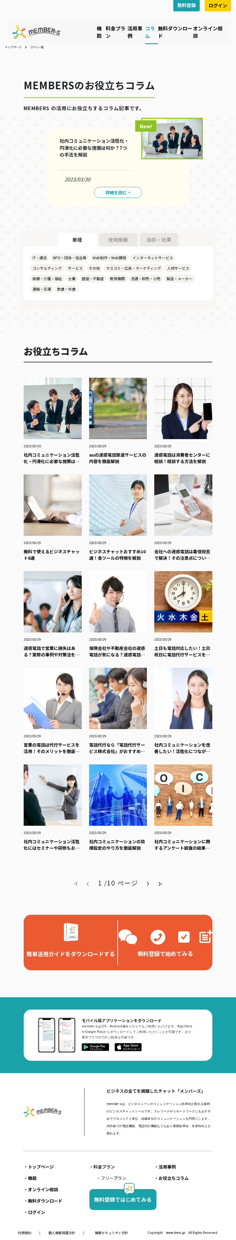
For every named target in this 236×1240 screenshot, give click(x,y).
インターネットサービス (152, 257)
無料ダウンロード (45, 1201)
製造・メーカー (179, 278)
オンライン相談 (43, 1189)
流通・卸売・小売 (145, 278)
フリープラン (113, 1178)
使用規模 (118, 239)
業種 (77, 239)
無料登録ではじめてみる (122, 1199)
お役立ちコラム (174, 1178)
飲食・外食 (66, 289)
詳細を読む (116, 192)
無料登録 (186, 5)
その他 (94, 268)
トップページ (13, 47)
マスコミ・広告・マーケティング (133, 268)
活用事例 (167, 1167)
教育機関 (117, 278)
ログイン (218, 5)
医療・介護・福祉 (47, 278)
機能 (99, 32)
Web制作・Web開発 (109, 257)
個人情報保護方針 (62, 1232)
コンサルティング (47, 268)
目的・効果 (159, 239)
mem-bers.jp (176, 1232)
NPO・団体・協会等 (69, 257)
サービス (75, 268)
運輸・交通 (42, 289)
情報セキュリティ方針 (111, 1232)
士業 (72, 278)
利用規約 (25, 1232)
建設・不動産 (93, 278)
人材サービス (178, 268)
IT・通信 (40, 257)
